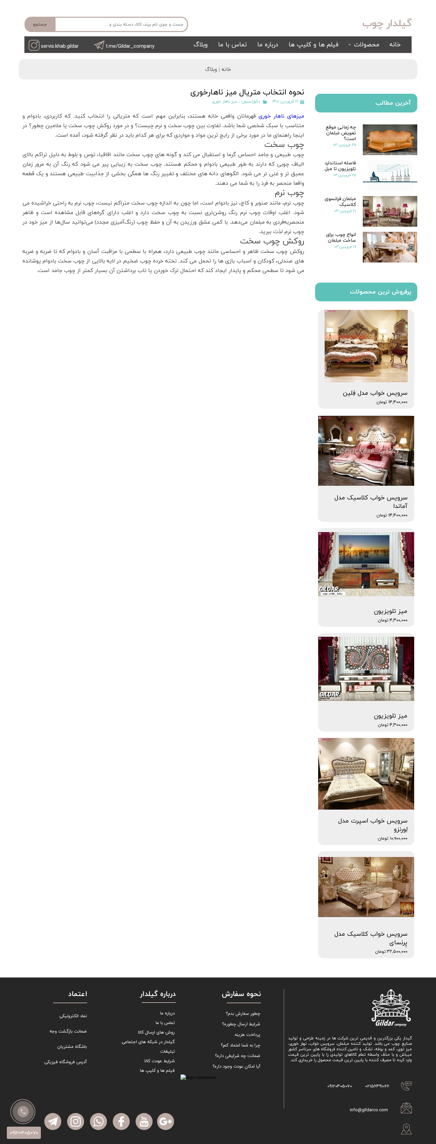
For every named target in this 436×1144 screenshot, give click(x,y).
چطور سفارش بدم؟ (243, 1013)
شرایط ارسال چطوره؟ (241, 1024)
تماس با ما (232, 45)
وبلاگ (200, 45)
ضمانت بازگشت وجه (68, 1031)
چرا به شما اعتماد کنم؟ (240, 1045)
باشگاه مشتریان (72, 1047)
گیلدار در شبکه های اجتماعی (148, 1042)
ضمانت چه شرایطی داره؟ (237, 1055)
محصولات (366, 45)
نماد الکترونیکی (73, 1016)
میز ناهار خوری (224, 101)
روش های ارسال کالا (156, 1032)
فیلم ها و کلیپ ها (314, 45)
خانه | (224, 69)
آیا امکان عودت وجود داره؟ (236, 1066)
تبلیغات (167, 1052)
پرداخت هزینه (247, 1034)
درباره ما (267, 45)
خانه (395, 45)
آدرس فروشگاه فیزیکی (65, 1062)
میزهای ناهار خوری (281, 116)
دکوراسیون (251, 101)
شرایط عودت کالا (159, 1061)
